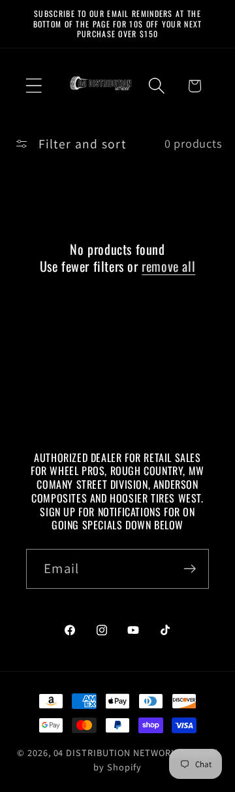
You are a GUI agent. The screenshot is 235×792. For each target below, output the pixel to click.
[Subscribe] (189, 569)
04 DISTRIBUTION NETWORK (115, 752)
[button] (33, 86)
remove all (168, 265)
